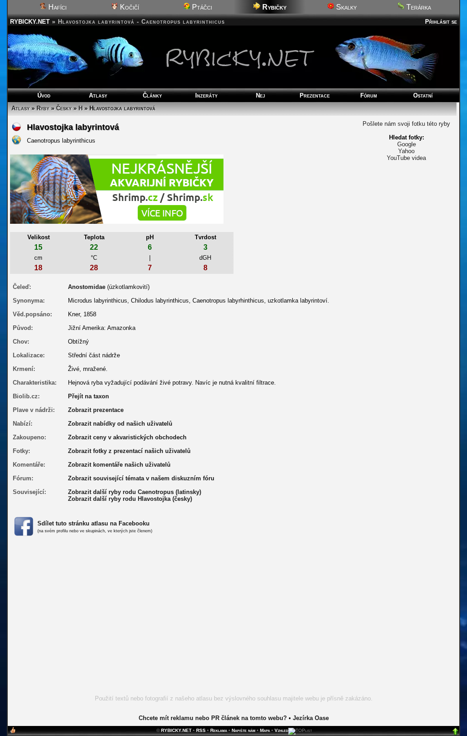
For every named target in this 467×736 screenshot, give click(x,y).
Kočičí (128, 7)
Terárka (418, 7)
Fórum (368, 95)
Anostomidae (86, 286)
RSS (201, 730)
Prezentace (315, 95)
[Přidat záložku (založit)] (12, 732)
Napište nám (243, 730)
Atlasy (98, 95)
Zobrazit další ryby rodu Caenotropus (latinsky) (134, 492)
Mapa (265, 730)
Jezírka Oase (311, 718)
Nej (260, 95)
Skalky (345, 7)
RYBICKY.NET (30, 21)
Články (152, 95)
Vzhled (281, 730)
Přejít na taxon (88, 396)
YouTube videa (406, 157)
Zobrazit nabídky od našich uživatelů (120, 423)
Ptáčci (201, 7)
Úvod (44, 95)
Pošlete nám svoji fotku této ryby (406, 123)
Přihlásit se (441, 21)
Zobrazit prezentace (96, 410)
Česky (64, 108)
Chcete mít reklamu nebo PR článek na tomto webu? (213, 718)
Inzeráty (206, 95)
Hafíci (57, 7)
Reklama (218, 730)
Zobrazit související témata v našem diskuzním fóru (141, 478)
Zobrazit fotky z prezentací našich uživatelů (129, 451)
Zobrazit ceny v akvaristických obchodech (127, 437)
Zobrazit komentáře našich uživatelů (119, 464)
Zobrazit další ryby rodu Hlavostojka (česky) (130, 498)
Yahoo (406, 151)
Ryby (42, 108)
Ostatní (423, 95)
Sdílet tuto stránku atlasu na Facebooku (93, 523)
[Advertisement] (233, 621)
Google (406, 144)
